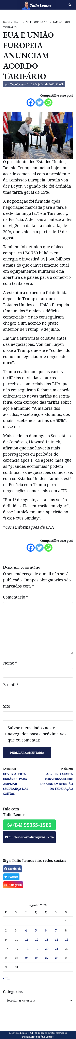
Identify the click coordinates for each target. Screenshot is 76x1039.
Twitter (12, 877)
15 (66, 939)
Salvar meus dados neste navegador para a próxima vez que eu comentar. (37, 734)
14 (56, 939)
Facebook (14, 869)
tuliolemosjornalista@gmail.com (31, 837)
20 (46, 949)
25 (26, 958)
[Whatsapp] (48, 102)
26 (36, 958)
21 (56, 949)
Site (6, 706)
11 (26, 939)
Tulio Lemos (18, 84)
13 (46, 939)
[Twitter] (39, 102)
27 (46, 958)
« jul (6, 978)
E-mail (10, 684)
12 (36, 939)
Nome (10, 663)
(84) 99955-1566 (31, 824)
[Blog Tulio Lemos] (25, 5)
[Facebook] (31, 102)
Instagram (14, 885)
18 (26, 949)
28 (56, 958)
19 (36, 949)
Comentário (15, 597)
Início (6, 22)
